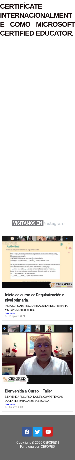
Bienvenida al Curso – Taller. (28, 391)
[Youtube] (48, 432)
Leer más (10, 313)
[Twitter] (37, 432)
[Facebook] (27, 432)
